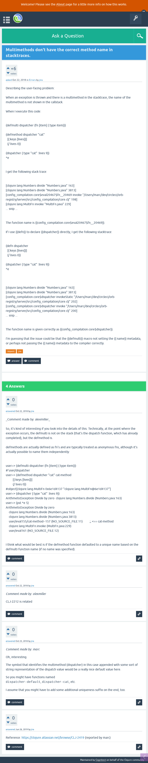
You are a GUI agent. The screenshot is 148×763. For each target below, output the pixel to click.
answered (10, 411)
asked (9, 80)
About (60, 4)
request (10, 351)
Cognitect (101, 760)
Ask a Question (68, 35)
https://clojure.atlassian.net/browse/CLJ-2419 (53, 737)
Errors (32, 80)
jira (19, 351)
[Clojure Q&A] (18, 18)
